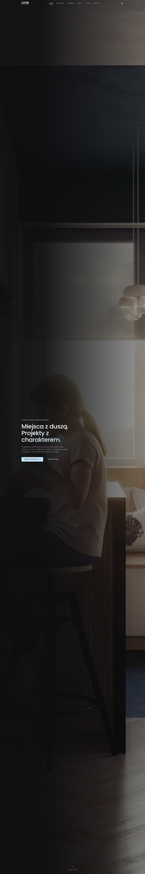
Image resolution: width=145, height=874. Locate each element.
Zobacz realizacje (31, 459)
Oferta (79, 3)
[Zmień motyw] (122, 3)
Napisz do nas (53, 459)
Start (51, 3)
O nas (88, 3)
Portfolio (60, 3)
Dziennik (71, 3)
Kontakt (96, 3)
